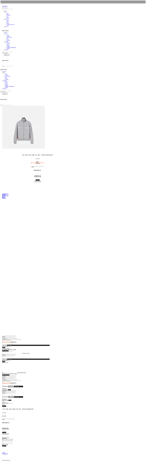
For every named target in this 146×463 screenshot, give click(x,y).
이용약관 (3, 452)
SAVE (4, 347)
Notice (5, 10)
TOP (7, 21)
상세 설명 (4, 194)
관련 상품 (4, 198)
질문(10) (4, 197)
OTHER (8, 18)
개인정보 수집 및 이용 (6, 342)
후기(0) (3, 196)
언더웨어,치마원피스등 (10, 24)
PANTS (8, 23)
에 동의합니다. (9, 342)
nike (7, 13)
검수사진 (5, 26)
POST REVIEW (5, 350)
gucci (7, 17)
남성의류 (5, 19)
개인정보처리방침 (5, 453)
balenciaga (8, 15)
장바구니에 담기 (5, 433)
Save (9, 389)
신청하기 (4, 445)
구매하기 (4, 406)
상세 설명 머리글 (5, 193)
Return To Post (5, 400)
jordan (8, 14)
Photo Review (7, 348)
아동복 (8, 25)
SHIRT (8, 22)
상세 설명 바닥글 (5, 195)
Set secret (4, 388)
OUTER (8, 20)
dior (7, 16)
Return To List (5, 389)
